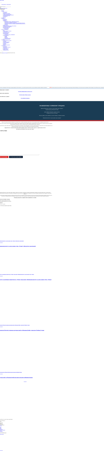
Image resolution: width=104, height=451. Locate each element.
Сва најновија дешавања (25, 98)
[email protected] (4, 4)
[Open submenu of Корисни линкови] (8, 35)
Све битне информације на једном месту (25, 91)
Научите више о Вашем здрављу (25, 94)
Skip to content (2, 0)
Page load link (2, 434)
